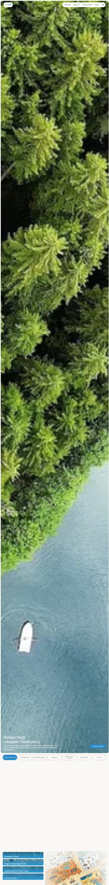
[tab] (10, 757)
